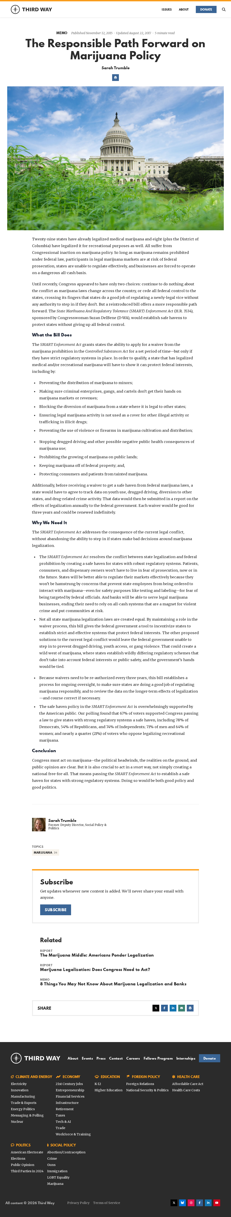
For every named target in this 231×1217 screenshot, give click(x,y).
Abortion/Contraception (66, 1152)
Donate (206, 9)
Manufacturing (23, 1096)
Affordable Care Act (187, 1084)
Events (87, 1058)
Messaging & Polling (27, 1115)
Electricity (19, 1084)
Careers (133, 1058)
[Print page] (115, 77)
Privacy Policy (78, 1203)
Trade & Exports (23, 1103)
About (184, 9)
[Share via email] (181, 1008)
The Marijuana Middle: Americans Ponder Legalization (97, 955)
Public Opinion (22, 1165)
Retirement (65, 1109)
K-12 (98, 1084)
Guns (51, 1165)
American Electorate (27, 1152)
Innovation (19, 1090)
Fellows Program (158, 1058)
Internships (185, 1058)
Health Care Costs (186, 1090)
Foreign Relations (140, 1084)
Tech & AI (63, 1122)
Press (101, 1058)
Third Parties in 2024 (27, 1171)
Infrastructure (67, 1103)
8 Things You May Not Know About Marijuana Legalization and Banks (113, 984)
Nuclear (17, 1122)
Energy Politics (23, 1109)
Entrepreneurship (70, 1090)
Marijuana (55, 1184)
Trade (60, 1128)
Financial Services (70, 1096)
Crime (52, 1159)
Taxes (60, 1115)
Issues (167, 9)
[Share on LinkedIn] (173, 1008)
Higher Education (108, 1090)
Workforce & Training (73, 1134)
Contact (116, 1058)
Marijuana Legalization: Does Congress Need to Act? (95, 969)
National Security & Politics (147, 1090)
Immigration (57, 1171)
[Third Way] (35, 1058)
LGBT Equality (58, 1177)
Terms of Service (106, 1203)
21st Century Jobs (69, 1084)
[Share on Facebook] (164, 1008)
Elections (18, 1159)
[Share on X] (155, 1008)
